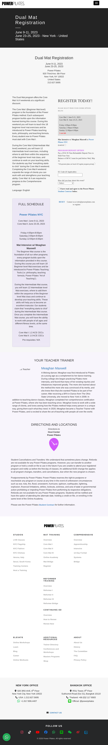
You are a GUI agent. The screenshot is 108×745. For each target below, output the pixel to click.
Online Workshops (21, 642)
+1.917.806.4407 (29, 701)
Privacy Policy (80, 660)
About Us (78, 642)
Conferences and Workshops (51, 650)
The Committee (80, 651)
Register (47, 566)
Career (16, 656)
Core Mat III (48, 553)
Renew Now (48, 624)
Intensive (78, 548)
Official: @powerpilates (83, 701)
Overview (47, 540)
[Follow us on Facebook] (46, 732)
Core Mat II (48, 548)
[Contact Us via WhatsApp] (7, 737)
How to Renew (49, 619)
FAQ (76, 656)
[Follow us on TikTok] (30, 732)
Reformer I (48, 590)
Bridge (77, 562)
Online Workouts (20, 660)
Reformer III (48, 599)
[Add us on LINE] (62, 732)
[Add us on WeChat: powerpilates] (70, 732)
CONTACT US (56, 713)
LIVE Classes (19, 540)
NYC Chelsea (19, 553)
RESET (62, 202)
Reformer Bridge (50, 603)
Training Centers (20, 566)
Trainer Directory (50, 645)
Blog (15, 651)
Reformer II (48, 595)
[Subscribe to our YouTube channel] (38, 732)
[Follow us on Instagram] (22, 732)
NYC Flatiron (18, 548)
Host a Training (20, 570)
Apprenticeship (81, 544)
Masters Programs (51, 656)
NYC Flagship (19, 544)
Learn (15, 647)
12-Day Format (80, 553)
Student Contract (65, 191)
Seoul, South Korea (22, 562)
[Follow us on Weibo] (78, 732)
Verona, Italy (18, 557)
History (77, 647)
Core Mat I (48, 544)
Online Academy (50, 557)
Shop (45, 661)
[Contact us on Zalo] (86, 732)
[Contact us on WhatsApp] (54, 732)
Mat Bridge (48, 562)
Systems (77, 557)
